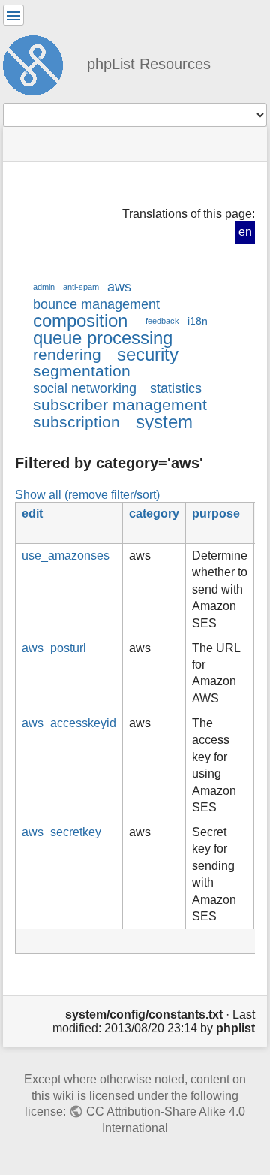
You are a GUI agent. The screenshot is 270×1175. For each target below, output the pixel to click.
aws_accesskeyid (69, 723)
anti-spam (81, 286)
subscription (76, 421)
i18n (198, 321)
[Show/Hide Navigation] (13, 15)
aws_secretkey (61, 832)
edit (32, 513)
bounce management (96, 304)
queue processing (102, 338)
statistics (176, 388)
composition (80, 320)
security (147, 354)
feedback (162, 320)
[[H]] (39, 63)
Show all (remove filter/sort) (87, 494)
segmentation (81, 370)
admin (44, 286)
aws (119, 287)
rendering (67, 354)
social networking (84, 388)
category (154, 513)
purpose (216, 513)
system (164, 422)
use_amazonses (66, 555)
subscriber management (120, 404)
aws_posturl (54, 648)
